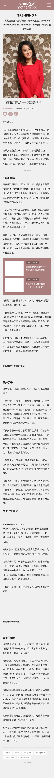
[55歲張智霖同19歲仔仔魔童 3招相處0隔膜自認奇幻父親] (14, 268)
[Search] (5, 5)
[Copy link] (16, 114)
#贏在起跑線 (9, 757)
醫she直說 (33, 20)
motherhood (27, 7)
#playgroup (40, 753)
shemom (21, 109)
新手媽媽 (21, 20)
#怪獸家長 (28, 753)
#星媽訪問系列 (23, 757)
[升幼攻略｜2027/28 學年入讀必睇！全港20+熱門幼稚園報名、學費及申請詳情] (14, 285)
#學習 (17, 753)
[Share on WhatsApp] (10, 114)
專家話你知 (9, 20)
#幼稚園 (7, 753)
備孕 (44, 24)
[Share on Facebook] (5, 114)
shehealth (26, 24)
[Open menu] (49, 5)
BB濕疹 (36, 24)
